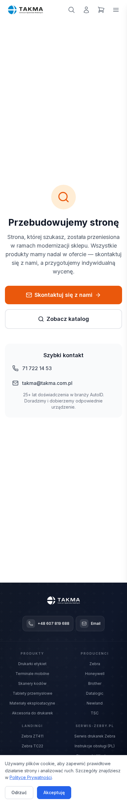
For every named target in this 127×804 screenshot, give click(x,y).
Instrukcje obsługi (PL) (95, 746)
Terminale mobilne (32, 673)
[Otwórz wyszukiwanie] (71, 10)
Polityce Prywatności (31, 777)
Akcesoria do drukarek (32, 713)
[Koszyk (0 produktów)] (101, 10)
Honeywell (94, 673)
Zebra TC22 (32, 746)
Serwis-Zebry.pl (95, 726)
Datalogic (94, 693)
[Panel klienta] (86, 10)
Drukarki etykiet (32, 663)
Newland (95, 703)
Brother (94, 683)
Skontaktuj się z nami (63, 295)
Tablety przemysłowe (32, 693)
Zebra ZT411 (32, 736)
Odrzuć (19, 792)
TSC (95, 713)
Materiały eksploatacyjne (32, 703)
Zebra (94, 663)
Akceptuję (54, 792)
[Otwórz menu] (116, 10)
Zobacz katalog (68, 319)
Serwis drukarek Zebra (94, 736)
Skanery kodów (32, 683)
